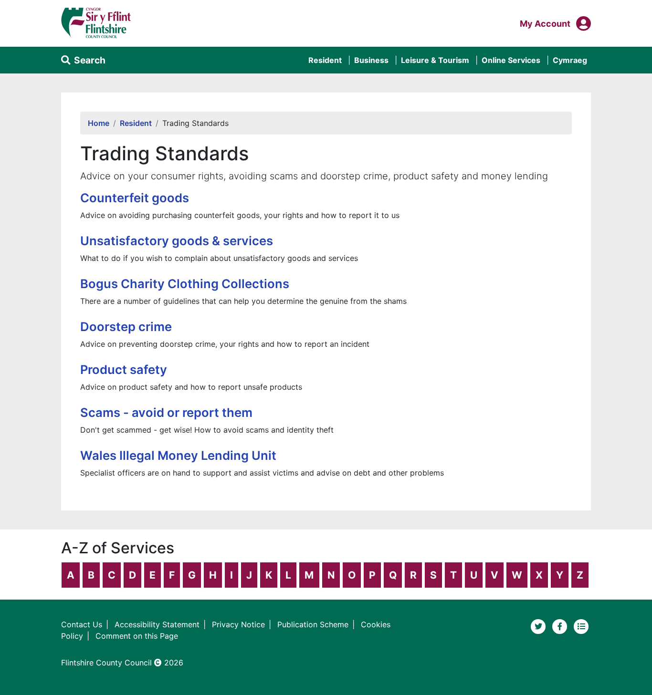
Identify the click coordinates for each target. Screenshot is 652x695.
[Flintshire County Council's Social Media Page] (561, 626)
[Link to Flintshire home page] (96, 22)
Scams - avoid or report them (166, 412)
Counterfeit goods (134, 197)
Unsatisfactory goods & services (176, 240)
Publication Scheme (312, 624)
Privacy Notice (238, 624)
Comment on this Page (136, 636)
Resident (325, 60)
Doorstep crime (126, 326)
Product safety (123, 369)
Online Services (511, 60)
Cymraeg (570, 60)
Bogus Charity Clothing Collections (184, 283)
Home (98, 123)
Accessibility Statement (157, 624)
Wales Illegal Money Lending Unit (178, 455)
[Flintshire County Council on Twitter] (539, 626)
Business (371, 60)
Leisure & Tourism (435, 60)
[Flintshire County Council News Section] (581, 626)
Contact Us (81, 624)
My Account (545, 23)
